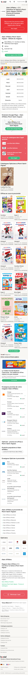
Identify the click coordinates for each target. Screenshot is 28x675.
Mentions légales (4, 667)
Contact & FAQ (4, 648)
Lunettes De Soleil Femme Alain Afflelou (12, 451)
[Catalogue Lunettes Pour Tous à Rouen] (11, 548)
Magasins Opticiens (6, 608)
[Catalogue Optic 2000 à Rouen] (24, 548)
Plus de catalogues (14, 350)
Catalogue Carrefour (5, 632)
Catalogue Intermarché (6, 640)
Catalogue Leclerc (5, 630)
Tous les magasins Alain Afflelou (14, 55)
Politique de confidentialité (20, 667)
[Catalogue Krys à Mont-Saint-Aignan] (24, 554)
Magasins (17, 606)
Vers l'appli (14, 28)
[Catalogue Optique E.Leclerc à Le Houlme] (11, 542)
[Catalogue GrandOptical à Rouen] (17, 554)
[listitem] (7, 179)
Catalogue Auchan (5, 638)
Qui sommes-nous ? (5, 618)
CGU (2, 669)
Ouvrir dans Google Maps (14, 128)
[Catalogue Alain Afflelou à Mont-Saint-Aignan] (4, 542)
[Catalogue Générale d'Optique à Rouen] (11, 554)
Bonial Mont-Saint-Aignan (7, 606)
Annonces (24, 4)
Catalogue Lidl (4, 628)
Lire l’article (14, 380)
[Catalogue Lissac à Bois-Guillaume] (4, 548)
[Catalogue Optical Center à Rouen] (17, 542)
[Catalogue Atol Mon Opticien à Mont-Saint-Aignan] (17, 548)
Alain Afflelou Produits (7, 581)
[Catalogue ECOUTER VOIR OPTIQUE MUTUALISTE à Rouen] (4, 554)
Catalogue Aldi (4, 642)
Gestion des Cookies (18, 669)
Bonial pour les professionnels (7, 650)
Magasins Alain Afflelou (17, 608)
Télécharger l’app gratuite (6, 622)
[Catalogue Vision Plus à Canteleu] (24, 542)
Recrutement (4, 652)
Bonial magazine (4, 620)
